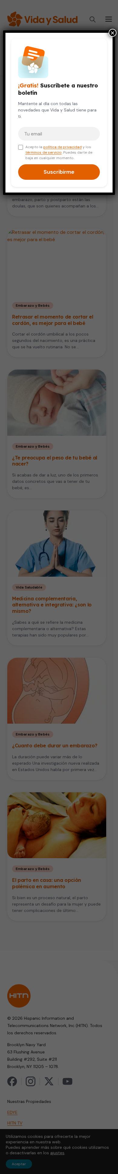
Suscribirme (59, 172)
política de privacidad (62, 147)
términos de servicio (43, 152)
